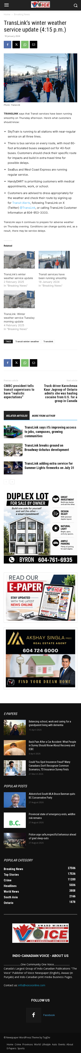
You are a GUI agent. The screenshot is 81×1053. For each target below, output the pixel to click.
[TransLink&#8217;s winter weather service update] (19, 260)
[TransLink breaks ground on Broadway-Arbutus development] (13, 449)
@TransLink (27, 207)
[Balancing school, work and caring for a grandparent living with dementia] (15, 727)
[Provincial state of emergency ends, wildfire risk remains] (15, 820)
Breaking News (22, 14)
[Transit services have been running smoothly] (54, 260)
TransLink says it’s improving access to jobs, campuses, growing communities (50, 431)
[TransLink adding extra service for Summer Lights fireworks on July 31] (13, 467)
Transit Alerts (21, 203)
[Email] (33, 44)
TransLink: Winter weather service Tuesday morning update (19, 317)
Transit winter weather (27, 341)
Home (7, 14)
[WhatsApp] (25, 44)
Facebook (49, 1015)
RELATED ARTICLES (16, 415)
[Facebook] (7, 44)
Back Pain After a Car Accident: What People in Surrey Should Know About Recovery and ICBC (52, 745)
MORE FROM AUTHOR (43, 415)
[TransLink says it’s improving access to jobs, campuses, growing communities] (13, 431)
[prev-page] (6, 481)
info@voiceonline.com (31, 985)
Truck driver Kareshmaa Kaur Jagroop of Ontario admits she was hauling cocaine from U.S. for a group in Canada (60, 393)
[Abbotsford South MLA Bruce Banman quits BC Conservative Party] (15, 800)
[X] (16, 44)
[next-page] (12, 481)
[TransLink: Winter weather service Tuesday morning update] (19, 299)
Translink (48, 341)
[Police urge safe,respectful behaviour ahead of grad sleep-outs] (15, 840)
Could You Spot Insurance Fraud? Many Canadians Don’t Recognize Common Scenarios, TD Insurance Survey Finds (49, 765)
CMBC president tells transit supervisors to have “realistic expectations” (19, 391)
